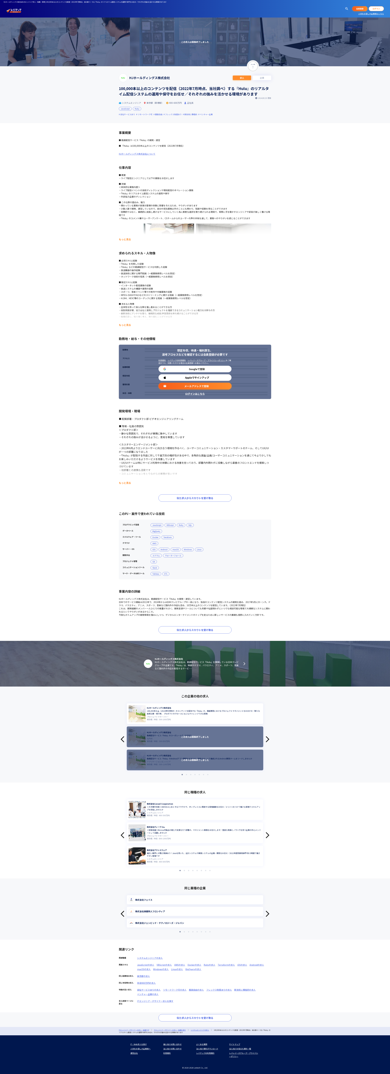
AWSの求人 (179, 964)
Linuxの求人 (177, 969)
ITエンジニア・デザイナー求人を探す (155, 1001)
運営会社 (134, 1053)
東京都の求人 (143, 976)
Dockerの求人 (194, 964)
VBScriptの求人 (164, 964)
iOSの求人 (242, 964)
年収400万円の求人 (146, 982)
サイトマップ (234, 1044)
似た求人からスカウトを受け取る (195, 498)
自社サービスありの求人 (149, 989)
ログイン (376, 8)
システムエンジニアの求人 (150, 957)
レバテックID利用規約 (177, 360)
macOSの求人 (144, 969)
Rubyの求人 (209, 964)
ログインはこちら (195, 394)
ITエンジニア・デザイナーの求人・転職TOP (134, 1030)
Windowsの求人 (161, 969)
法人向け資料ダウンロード (207, 1048)
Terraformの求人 (226, 964)
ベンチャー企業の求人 (147, 994)
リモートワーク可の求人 (174, 989)
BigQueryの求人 (193, 969)
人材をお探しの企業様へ (140, 1048)
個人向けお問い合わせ (172, 1044)
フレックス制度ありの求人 (219, 989)
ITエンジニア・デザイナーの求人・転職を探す (170, 1030)
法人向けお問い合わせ (172, 1048)
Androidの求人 (257, 964)
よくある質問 (201, 1044)
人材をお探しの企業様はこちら (371, 13)
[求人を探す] (347, 9)
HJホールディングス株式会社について (137, 153)
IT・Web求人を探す (138, 1044)
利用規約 (162, 360)
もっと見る (125, 239)
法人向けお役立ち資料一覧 (240, 1048)
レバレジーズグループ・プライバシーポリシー (207, 360)
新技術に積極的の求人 (245, 989)
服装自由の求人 (196, 989)
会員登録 (359, 8)
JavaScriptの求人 (145, 964)
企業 (262, 77)
